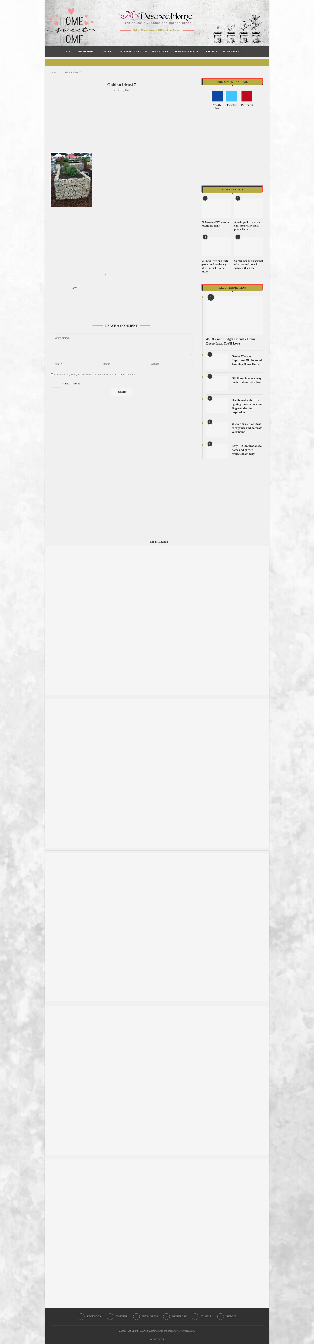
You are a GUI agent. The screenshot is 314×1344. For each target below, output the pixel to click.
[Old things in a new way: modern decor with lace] (217, 383)
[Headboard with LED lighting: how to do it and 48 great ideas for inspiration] (217, 405)
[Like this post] (108, 275)
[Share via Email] (136, 275)
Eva (127, 90)
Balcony (211, 51)
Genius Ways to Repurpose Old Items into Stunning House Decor (247, 360)
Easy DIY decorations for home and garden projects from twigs (247, 450)
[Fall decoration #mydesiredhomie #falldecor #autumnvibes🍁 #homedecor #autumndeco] (157, 548)
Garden (106, 51)
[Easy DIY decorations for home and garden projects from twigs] (217, 451)
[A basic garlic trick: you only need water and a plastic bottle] (248, 208)
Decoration (85, 51)
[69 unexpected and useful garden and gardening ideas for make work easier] (216, 246)
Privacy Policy (232, 51)
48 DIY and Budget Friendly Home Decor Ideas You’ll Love (230, 341)
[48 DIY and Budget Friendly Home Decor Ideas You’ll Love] (234, 315)
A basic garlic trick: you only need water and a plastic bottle (247, 226)
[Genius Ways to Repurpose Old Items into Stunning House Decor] (217, 361)
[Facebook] (144, 37)
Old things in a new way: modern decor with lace (247, 380)
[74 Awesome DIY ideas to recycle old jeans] (216, 208)
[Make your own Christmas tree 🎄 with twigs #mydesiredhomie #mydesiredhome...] (157, 1160)
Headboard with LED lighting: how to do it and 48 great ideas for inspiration (247, 406)
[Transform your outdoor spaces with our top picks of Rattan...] (157, 1007)
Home (54, 72)
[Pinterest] (160, 37)
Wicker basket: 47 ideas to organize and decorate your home (247, 428)
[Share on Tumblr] (122, 275)
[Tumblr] (165, 37)
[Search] (246, 51)
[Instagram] (155, 37)
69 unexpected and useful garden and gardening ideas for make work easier (215, 266)
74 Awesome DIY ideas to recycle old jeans (215, 224)
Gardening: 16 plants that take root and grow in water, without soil (248, 264)
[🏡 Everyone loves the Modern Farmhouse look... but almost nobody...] (157, 854)
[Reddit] (170, 37)
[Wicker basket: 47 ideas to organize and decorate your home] (217, 429)
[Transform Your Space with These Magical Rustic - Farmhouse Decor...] (157, 701)
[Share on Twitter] (115, 275)
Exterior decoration (133, 51)
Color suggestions (186, 51)
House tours (160, 51)
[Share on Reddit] (126, 275)
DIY (68, 51)
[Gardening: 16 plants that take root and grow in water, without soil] (248, 246)
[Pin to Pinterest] (119, 275)
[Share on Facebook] (112, 275)
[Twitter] (149, 37)
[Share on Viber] (133, 275)
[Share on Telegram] (129, 275)
